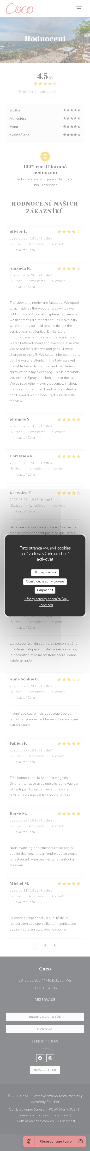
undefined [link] (46, 605)
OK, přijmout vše (45, 572)
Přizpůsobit (45, 590)
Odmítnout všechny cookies (45, 581)
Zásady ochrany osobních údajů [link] (46, 599)
